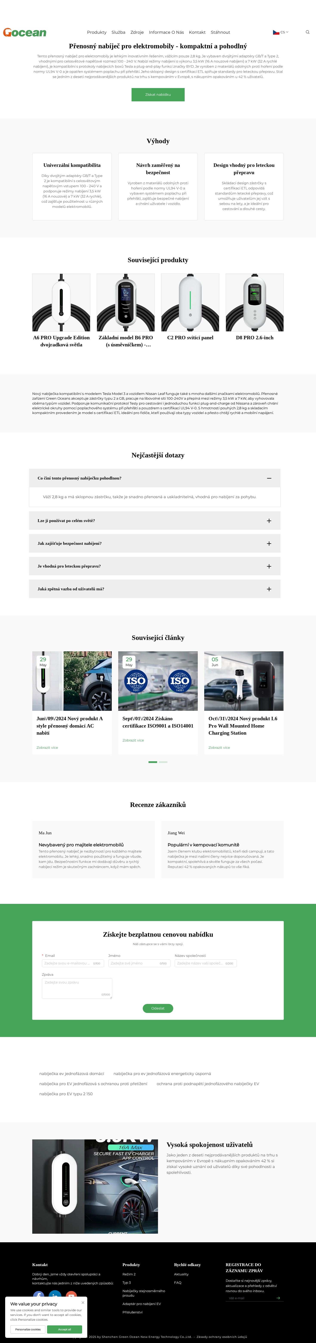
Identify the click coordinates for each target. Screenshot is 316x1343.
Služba (118, 32)
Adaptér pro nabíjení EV (142, 1304)
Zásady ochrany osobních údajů (222, 1336)
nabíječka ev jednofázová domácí (71, 1073)
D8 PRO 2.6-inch (254, 337)
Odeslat (158, 1008)
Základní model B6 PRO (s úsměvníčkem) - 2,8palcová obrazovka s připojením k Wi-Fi (126, 342)
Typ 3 (127, 1283)
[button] (153, 762)
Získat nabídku (158, 95)
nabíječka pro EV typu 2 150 (66, 1094)
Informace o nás (166, 32)
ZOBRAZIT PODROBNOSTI (61, 302)
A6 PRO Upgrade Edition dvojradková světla (61, 341)
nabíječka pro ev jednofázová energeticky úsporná (162, 1073)
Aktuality (181, 1274)
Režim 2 (129, 1274)
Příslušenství (133, 1312)
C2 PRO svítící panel (190, 337)
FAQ (177, 1283)
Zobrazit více (47, 748)
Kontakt (197, 32)
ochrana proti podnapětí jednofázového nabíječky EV (208, 1083)
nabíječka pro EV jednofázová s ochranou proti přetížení (93, 1083)
